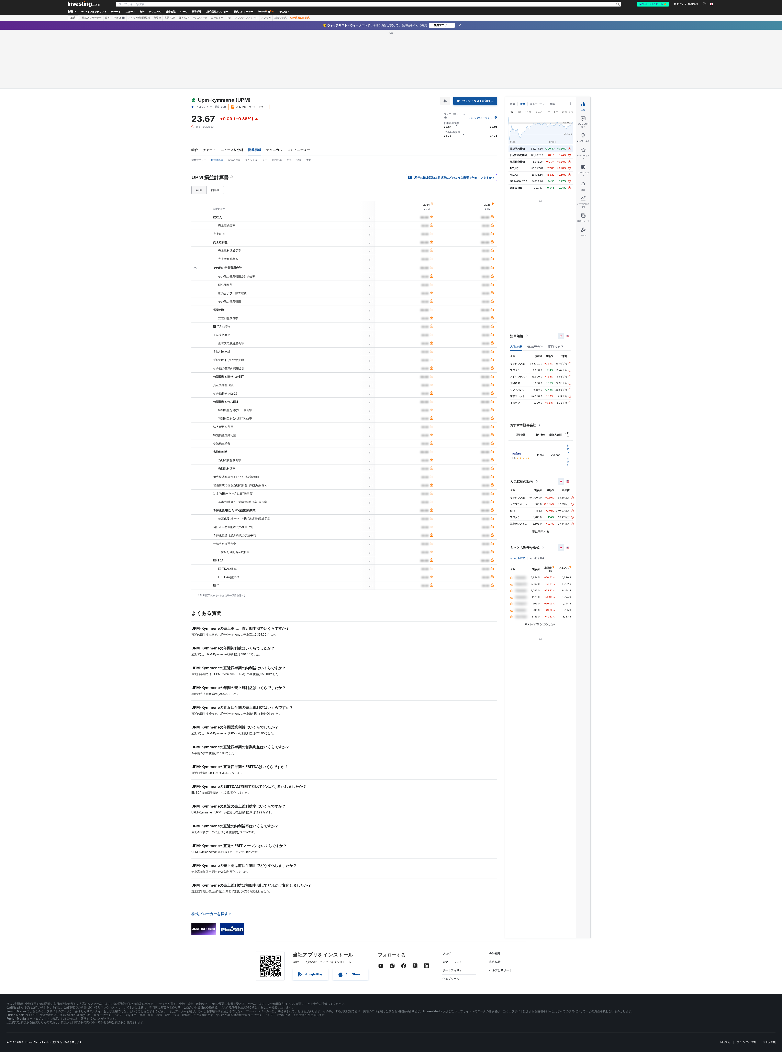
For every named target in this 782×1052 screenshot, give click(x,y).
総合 (194, 150)
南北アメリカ (200, 17)
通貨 (512, 103)
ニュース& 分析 (232, 150)
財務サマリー (198, 159)
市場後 (157, 17)
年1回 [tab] (199, 190)
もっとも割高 (537, 558)
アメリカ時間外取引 (139, 17)
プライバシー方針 (746, 1042)
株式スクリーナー (243, 11)
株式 (72, 17)
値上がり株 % (535, 346)
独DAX (514, 174)
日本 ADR (184, 17)
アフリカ (266, 17)
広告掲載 (495, 962)
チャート (209, 150)
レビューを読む (568, 455)
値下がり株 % (555, 346)
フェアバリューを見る (480, 117)
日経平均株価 (517, 148)
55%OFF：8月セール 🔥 (653, 4)
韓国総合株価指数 (520, 161)
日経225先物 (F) (519, 155)
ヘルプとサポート (500, 970)
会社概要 (495, 953)
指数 (522, 103)
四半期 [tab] (215, 190)
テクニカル (274, 150)
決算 (299, 159)
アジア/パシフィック (246, 17)
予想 (308, 159)
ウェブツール (450, 978)
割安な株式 (280, 17)
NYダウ (514, 168)
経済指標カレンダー (217, 11)
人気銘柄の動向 (521, 481)
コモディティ (537, 103)
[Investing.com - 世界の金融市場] (84, 4)
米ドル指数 (516, 187)
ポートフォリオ (452, 970)
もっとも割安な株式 (524, 548)
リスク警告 (769, 1042)
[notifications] (704, 4)
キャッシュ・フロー (256, 159)
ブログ (446, 953)
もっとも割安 (517, 558)
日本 (107, 17)
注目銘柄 (516, 336)
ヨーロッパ (217, 17)
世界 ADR (169, 17)
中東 (229, 17)
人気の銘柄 (516, 346)
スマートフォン (452, 962)
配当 (289, 159)
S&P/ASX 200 (518, 181)
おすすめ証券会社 (523, 425)
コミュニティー (298, 150)
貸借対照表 (234, 159)
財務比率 (277, 159)
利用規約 (725, 1042)
